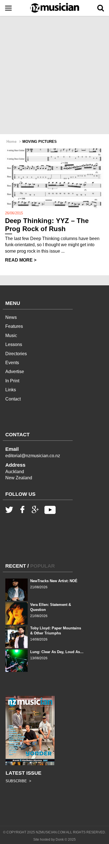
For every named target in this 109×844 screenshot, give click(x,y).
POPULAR (42, 566)
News (11, 317)
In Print (12, 380)
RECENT (15, 566)
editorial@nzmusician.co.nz (32, 455)
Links (10, 389)
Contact (13, 399)
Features (14, 326)
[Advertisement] (54, 75)
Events (12, 362)
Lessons (13, 344)
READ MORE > (20, 260)
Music (11, 335)
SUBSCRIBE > (18, 781)
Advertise (14, 371)
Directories (16, 353)
